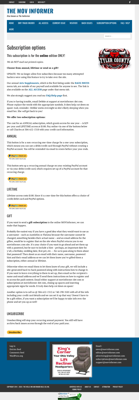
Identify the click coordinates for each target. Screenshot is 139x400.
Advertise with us (76, 387)
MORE (11, 29)
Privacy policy (118, 387)
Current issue (59, 23)
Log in (32, 2)
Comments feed (17, 352)
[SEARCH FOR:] (117, 35)
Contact (11, 2)
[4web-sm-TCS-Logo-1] (115, 61)
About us (88, 387)
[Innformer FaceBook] (130, 2)
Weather (73, 23)
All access (43, 23)
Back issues (87, 23)
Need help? (41, 2)
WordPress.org (16, 355)
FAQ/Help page (54, 95)
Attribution (106, 387)
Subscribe (22, 2)
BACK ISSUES (82, 83)
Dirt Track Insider (26, 23)
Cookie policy (76, 389)
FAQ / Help (125, 23)
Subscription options (106, 23)
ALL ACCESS (35, 89)
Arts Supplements (29, 83)
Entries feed (15, 349)
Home (11, 23)
